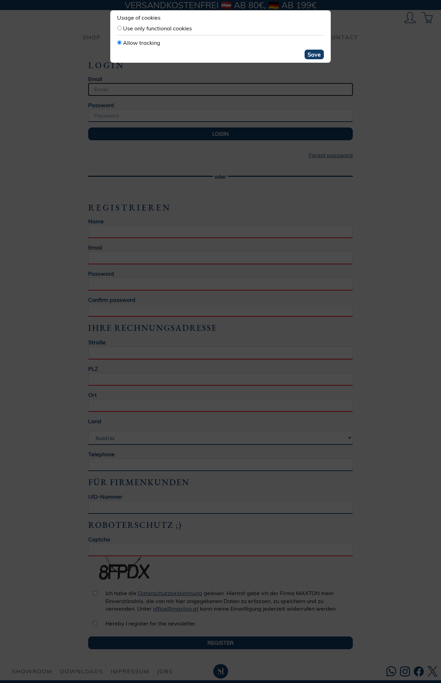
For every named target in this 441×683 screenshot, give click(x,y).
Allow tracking (141, 42)
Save (314, 54)
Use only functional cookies (157, 28)
